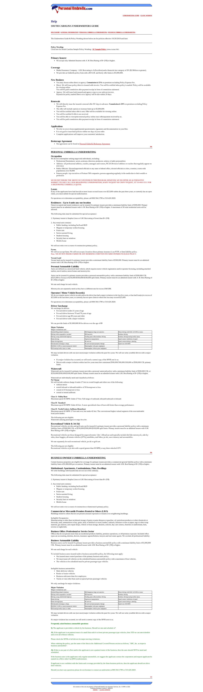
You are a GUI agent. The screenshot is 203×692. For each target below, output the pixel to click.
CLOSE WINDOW (105, 689)
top (151, 146)
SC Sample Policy (99, 49)
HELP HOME (55, 32)
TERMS (95, 689)
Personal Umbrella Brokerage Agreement (95, 144)
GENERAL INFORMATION (69, 32)
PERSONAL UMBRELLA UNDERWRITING (93, 32)
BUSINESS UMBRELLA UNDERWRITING (121, 32)
